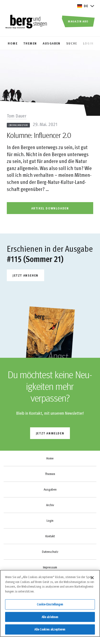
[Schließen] (92, 577)
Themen (50, 474)
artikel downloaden (50, 208)
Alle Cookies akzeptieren (49, 629)
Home (50, 458)
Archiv (50, 505)
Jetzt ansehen (25, 275)
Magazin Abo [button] (78, 21)
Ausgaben (50, 489)
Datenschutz (50, 551)
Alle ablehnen (50, 616)
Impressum (50, 567)
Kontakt (50, 536)
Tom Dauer (16, 115)
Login (50, 520)
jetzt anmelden (50, 433)
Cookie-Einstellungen (50, 604)
